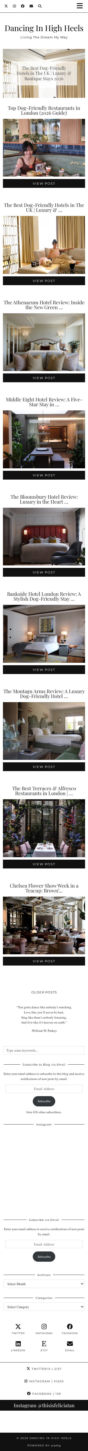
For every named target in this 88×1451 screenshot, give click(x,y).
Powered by (44, 1445)
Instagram (46, 1381)
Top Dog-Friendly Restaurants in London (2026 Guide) (44, 110)
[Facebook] (23, 6)
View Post (44, 183)
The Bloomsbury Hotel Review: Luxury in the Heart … (44, 499)
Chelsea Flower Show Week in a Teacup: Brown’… (44, 888)
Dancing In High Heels (44, 27)
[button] (81, 6)
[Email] (31, 6)
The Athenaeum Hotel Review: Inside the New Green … (44, 304)
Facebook (46, 1393)
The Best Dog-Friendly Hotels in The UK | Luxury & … (44, 207)
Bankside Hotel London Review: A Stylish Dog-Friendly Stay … (44, 596)
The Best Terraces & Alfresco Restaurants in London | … (44, 790)
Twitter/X (46, 1369)
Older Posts (44, 992)
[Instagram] (14, 6)
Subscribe (44, 1101)
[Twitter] (6, 6)
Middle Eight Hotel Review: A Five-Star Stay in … (44, 401)
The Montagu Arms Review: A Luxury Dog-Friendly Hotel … (44, 693)
